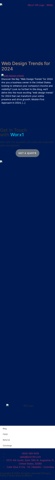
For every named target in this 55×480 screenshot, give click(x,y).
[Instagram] (21, 399)
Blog (5, 428)
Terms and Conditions (20, 475)
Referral (6, 440)
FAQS (5, 434)
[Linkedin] (3, 399)
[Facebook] (40, 399)
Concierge (7, 445)
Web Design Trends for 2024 (25, 66)
